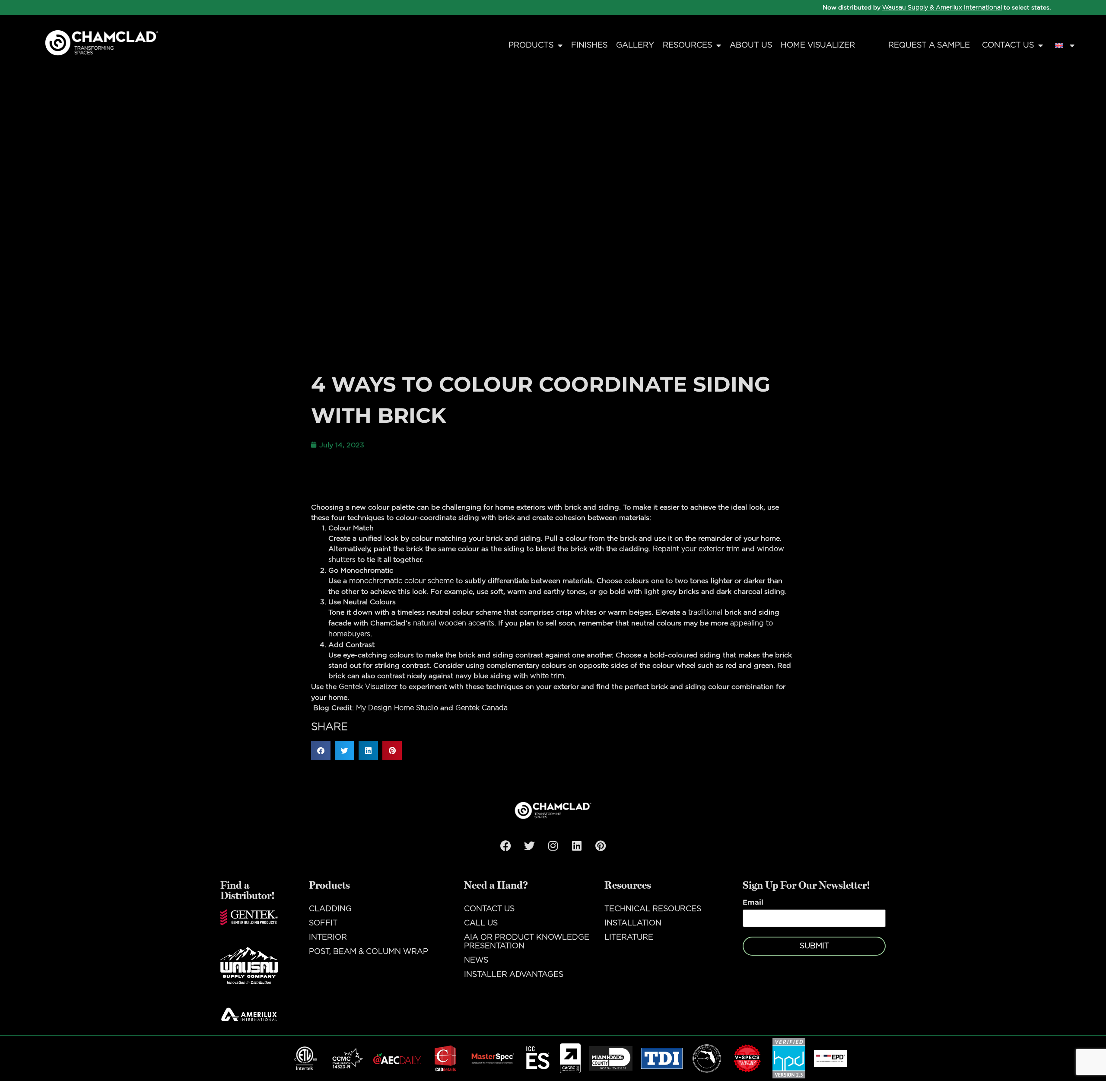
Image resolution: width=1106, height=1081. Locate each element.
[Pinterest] (600, 845)
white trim (547, 676)
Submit (814, 946)
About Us (751, 45)
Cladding (330, 909)
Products (531, 45)
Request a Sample (929, 45)
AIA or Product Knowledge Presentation (526, 942)
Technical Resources (652, 909)
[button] (321, 750)
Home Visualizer (818, 45)
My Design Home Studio (397, 708)
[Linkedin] (577, 845)
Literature (628, 937)
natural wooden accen (450, 623)
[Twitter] (529, 845)
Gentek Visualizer (368, 686)
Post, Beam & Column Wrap (368, 952)
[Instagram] (553, 845)
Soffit (323, 923)
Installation (632, 923)
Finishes (589, 45)
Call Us (481, 923)
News (476, 960)
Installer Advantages (513, 975)
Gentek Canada (481, 708)
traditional (705, 612)
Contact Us (1008, 45)
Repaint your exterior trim (696, 548)
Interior (328, 937)
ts (491, 623)
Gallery (635, 45)
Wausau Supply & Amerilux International (942, 8)
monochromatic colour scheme (401, 580)
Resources (687, 45)
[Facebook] (505, 845)
